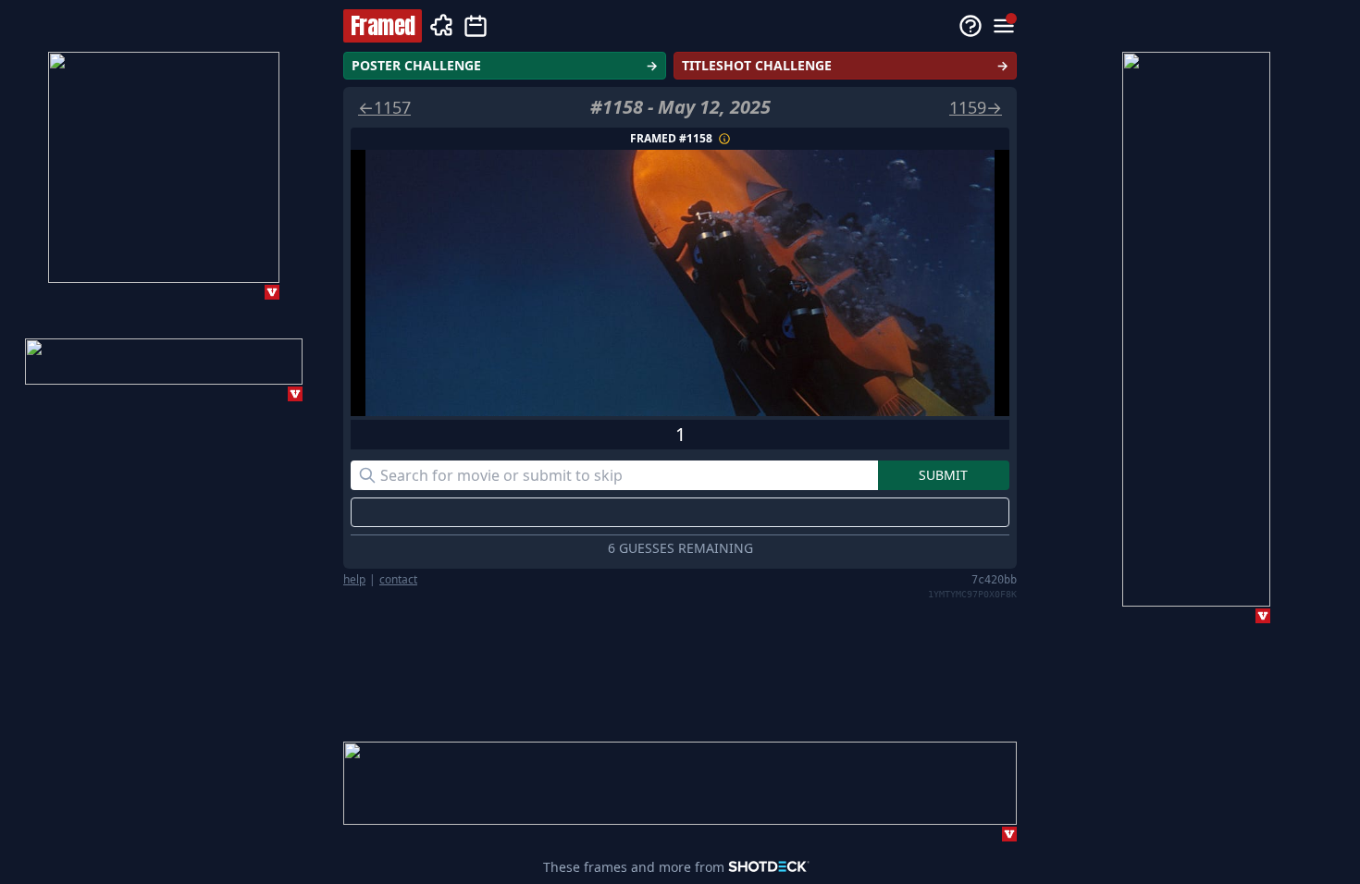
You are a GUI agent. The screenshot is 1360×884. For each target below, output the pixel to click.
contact (398, 579)
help (354, 579)
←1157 (384, 107)
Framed (382, 26)
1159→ (975, 107)
